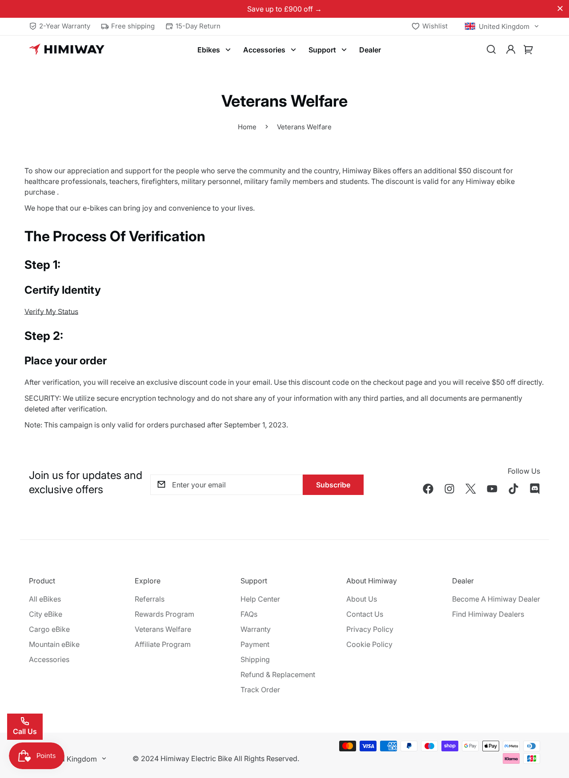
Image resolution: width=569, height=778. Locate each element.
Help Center (260, 598)
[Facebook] (428, 488)
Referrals (149, 598)
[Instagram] (449, 488)
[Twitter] (470, 488)
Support (322, 49)
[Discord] (534, 488)
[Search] (491, 49)
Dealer (370, 49)
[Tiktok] (513, 488)
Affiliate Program (163, 644)
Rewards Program (164, 614)
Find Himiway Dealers (488, 614)
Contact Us (364, 614)
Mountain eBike (54, 644)
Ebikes (208, 49)
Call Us (25, 731)
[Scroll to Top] (551, 729)
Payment (254, 644)
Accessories (264, 49)
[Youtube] (492, 488)
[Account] (511, 50)
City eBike (45, 614)
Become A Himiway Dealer (496, 598)
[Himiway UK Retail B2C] (66, 49)
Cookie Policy (369, 644)
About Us (361, 598)
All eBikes (45, 598)
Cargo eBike (49, 629)
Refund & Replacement (277, 674)
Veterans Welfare (163, 629)
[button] (528, 49)
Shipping (255, 659)
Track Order (260, 689)
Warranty (255, 629)
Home (247, 127)
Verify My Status (51, 311)
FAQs (248, 614)
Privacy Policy (369, 629)
